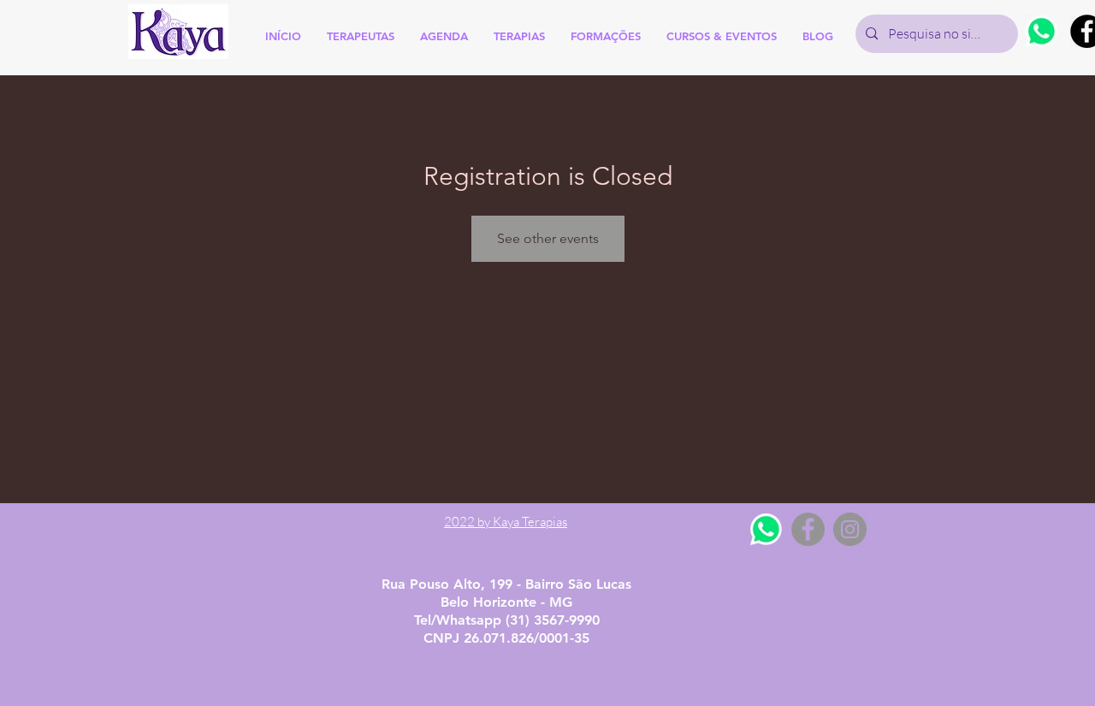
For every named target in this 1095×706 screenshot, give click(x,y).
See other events (548, 238)
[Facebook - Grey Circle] (808, 529)
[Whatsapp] (1041, 31)
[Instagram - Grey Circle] (850, 529)
